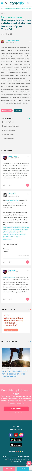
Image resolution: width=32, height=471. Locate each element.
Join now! (16, 409)
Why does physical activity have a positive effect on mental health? (14, 374)
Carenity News (9, 122)
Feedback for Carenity (11, 126)
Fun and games (9, 130)
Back (3, 13)
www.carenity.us (11, 457)
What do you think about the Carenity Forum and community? (13, 321)
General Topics (9, 134)
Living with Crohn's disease (12, 17)
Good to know (9, 138)
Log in (23, 468)
